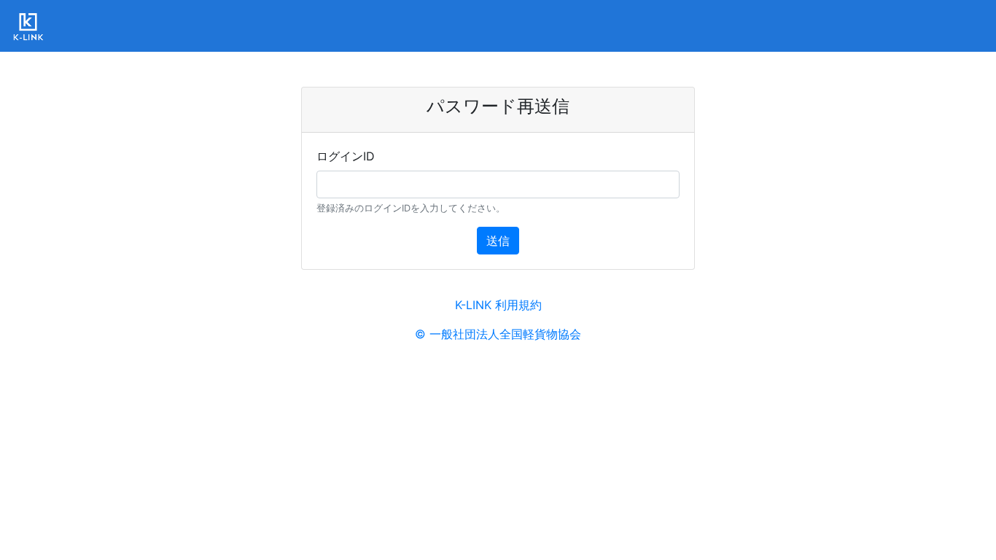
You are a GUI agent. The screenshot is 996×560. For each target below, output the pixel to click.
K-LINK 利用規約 (498, 305)
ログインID (345, 156)
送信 (498, 240)
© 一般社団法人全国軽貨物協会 (498, 334)
